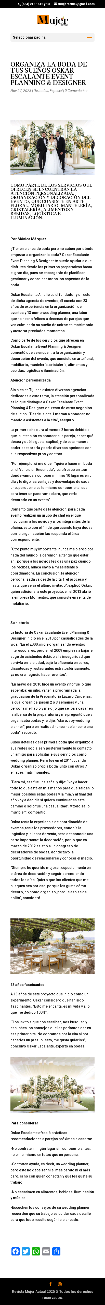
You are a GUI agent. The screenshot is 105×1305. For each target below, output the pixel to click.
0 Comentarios (76, 91)
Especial (56, 91)
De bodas (41, 91)
